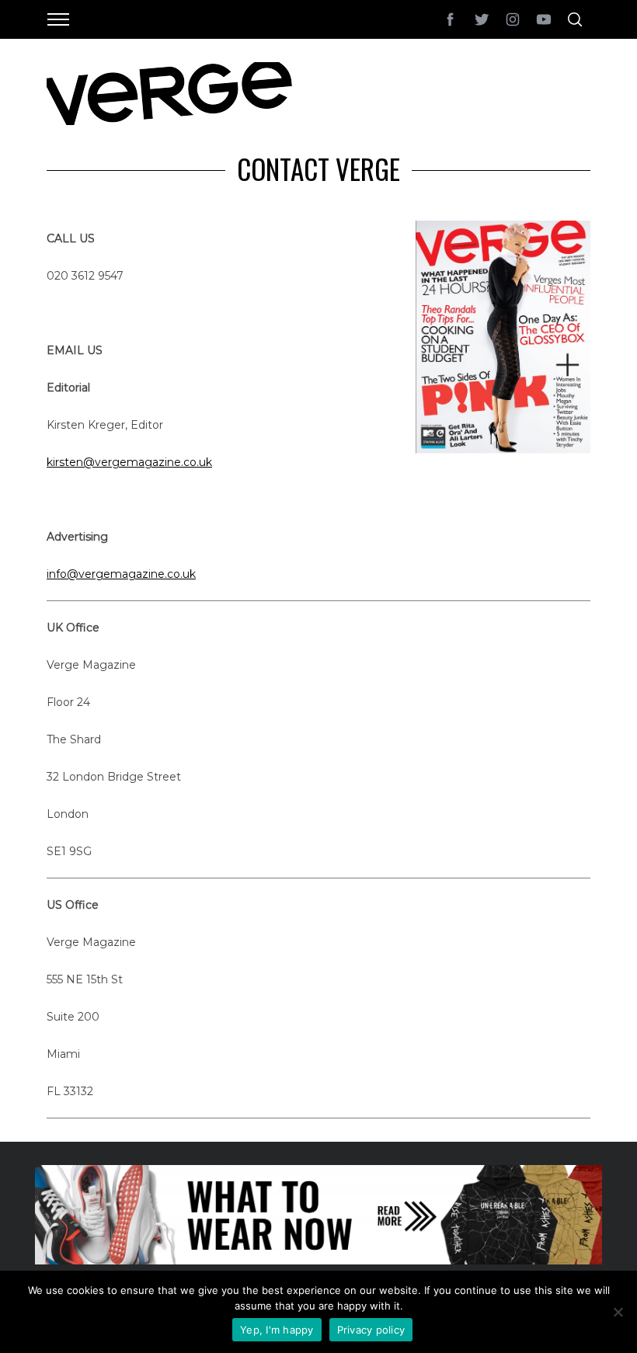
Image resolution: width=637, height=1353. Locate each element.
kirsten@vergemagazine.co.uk (129, 462)
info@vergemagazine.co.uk (121, 574)
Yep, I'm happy (277, 1329)
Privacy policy (371, 1329)
